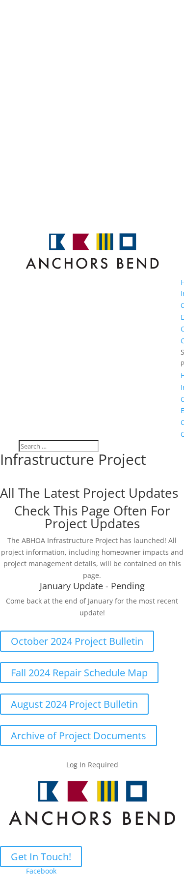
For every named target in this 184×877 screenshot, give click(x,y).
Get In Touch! (41, 856)
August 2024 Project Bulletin (74, 704)
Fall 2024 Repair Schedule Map (79, 672)
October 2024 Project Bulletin (77, 641)
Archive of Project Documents (78, 735)
